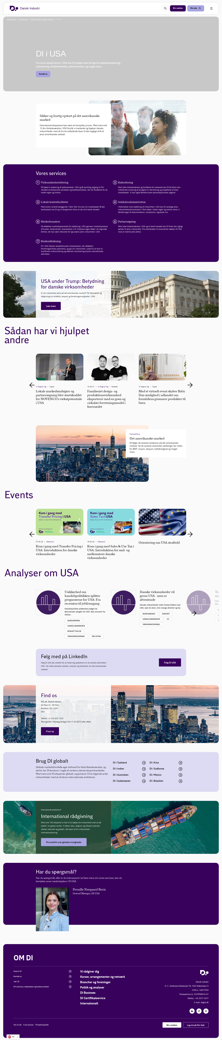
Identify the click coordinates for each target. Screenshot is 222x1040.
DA (13, 1037)
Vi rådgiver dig (23, 19)
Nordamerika (73, 621)
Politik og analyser (92, 987)
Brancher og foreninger (95, 982)
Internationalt (89, 1003)
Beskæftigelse (74, 631)
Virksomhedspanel (76, 636)
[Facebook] (199, 1011)
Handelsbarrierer (76, 626)
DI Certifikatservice (92, 998)
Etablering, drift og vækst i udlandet (42, 19)
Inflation (96, 636)
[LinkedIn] (192, 1011)
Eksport (166, 614)
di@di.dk (205, 1002)
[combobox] (13, 1036)
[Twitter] (206, 1011)
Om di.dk (17, 1025)
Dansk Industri (12, 19)
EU (168, 619)
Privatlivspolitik (42, 1025)
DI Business (87, 993)
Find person (28, 1025)
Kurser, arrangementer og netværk (102, 977)
